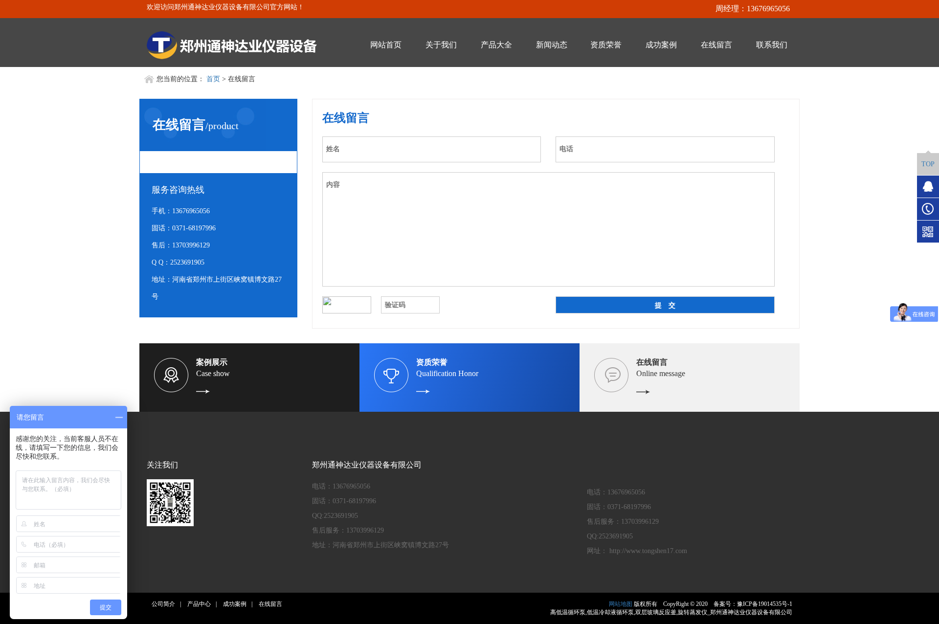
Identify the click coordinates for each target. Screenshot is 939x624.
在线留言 (716, 45)
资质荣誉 (606, 45)
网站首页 (386, 45)
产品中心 (199, 604)
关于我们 (441, 45)
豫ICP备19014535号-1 (764, 604)
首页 (213, 79)
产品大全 (496, 45)
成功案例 (661, 45)
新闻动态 (551, 45)
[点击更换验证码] (346, 304)
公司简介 (163, 604)
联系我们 (771, 45)
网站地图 (620, 604)
